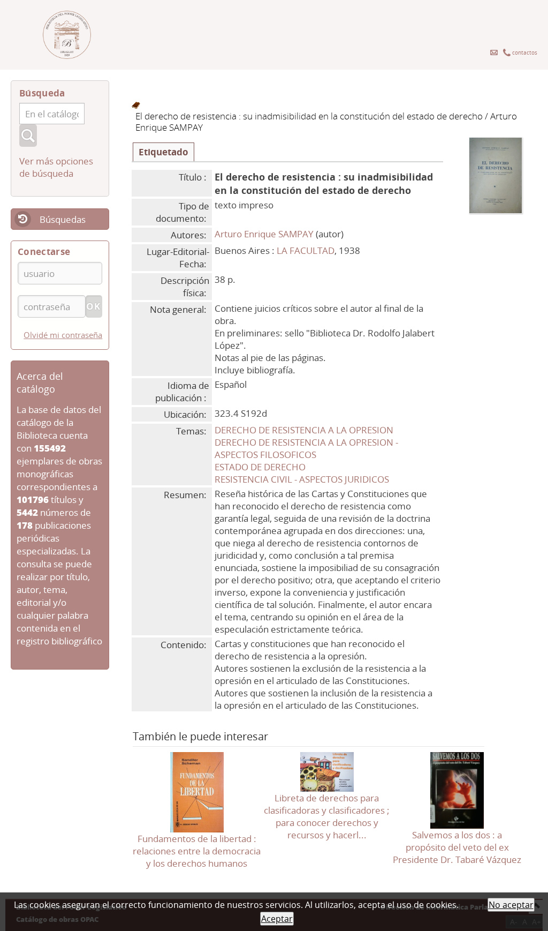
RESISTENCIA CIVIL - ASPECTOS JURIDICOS (302, 479)
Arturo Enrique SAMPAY (264, 234)
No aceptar (511, 905)
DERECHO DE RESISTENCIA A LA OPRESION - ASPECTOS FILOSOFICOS (306, 448)
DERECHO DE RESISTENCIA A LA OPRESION (304, 430)
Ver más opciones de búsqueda (56, 167)
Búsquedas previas (48, 226)
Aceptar (277, 919)
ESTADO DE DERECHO (260, 467)
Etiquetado (163, 152)
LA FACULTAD (305, 250)
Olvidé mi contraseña (63, 334)
